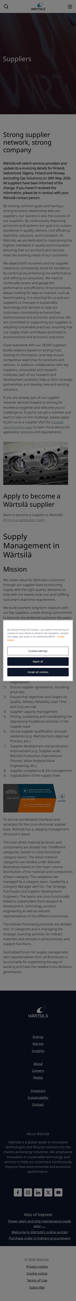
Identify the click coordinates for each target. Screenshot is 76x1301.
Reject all (38, 661)
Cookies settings (37, 650)
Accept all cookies (38, 671)
